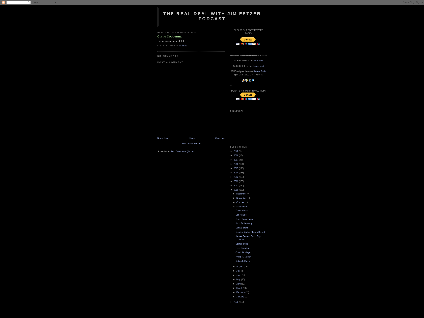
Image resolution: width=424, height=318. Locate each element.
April (238, 284)
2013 (236, 177)
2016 (236, 164)
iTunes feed (258, 66)
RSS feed (258, 60)
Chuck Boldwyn (243, 252)
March (239, 288)
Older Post (220, 138)
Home (192, 138)
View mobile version (191, 143)
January (240, 296)
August (240, 266)
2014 (236, 172)
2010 (236, 190)
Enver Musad (242, 210)
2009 (236, 302)
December (241, 193)
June (239, 275)
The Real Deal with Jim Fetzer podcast (212, 16)
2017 (236, 160)
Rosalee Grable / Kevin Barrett (250, 232)
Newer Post (162, 138)
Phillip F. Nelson (243, 256)
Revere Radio (259, 71)
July (238, 271)
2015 (236, 168)
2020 (236, 151)
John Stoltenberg (244, 223)
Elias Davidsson (243, 248)
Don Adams (241, 215)
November (241, 198)
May (238, 279)
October (240, 202)
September (241, 206)
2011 (236, 185)
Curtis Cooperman (170, 36)
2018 (236, 155)
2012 (236, 181)
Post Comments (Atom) (182, 151)
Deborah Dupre (243, 261)
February (240, 292)
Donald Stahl (242, 227)
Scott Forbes (242, 244)
